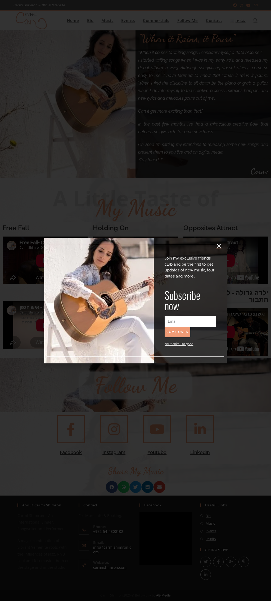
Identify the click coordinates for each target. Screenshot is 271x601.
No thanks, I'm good (179, 344)
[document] (135, 300)
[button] (219, 245)
